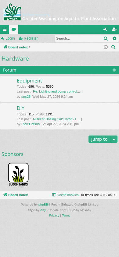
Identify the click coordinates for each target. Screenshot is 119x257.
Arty (43, 210)
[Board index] (59, 12)
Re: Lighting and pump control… (56, 91)
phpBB (43, 204)
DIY (20, 108)
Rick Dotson (30, 124)
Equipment (29, 80)
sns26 (26, 96)
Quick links (5, 30)
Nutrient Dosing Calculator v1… (56, 119)
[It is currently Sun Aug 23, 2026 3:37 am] (106, 47)
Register (31, 38)
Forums (15, 30)
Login (10, 38)
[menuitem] (113, 47)
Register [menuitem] (115, 30)
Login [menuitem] (106, 30)
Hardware (15, 58)
